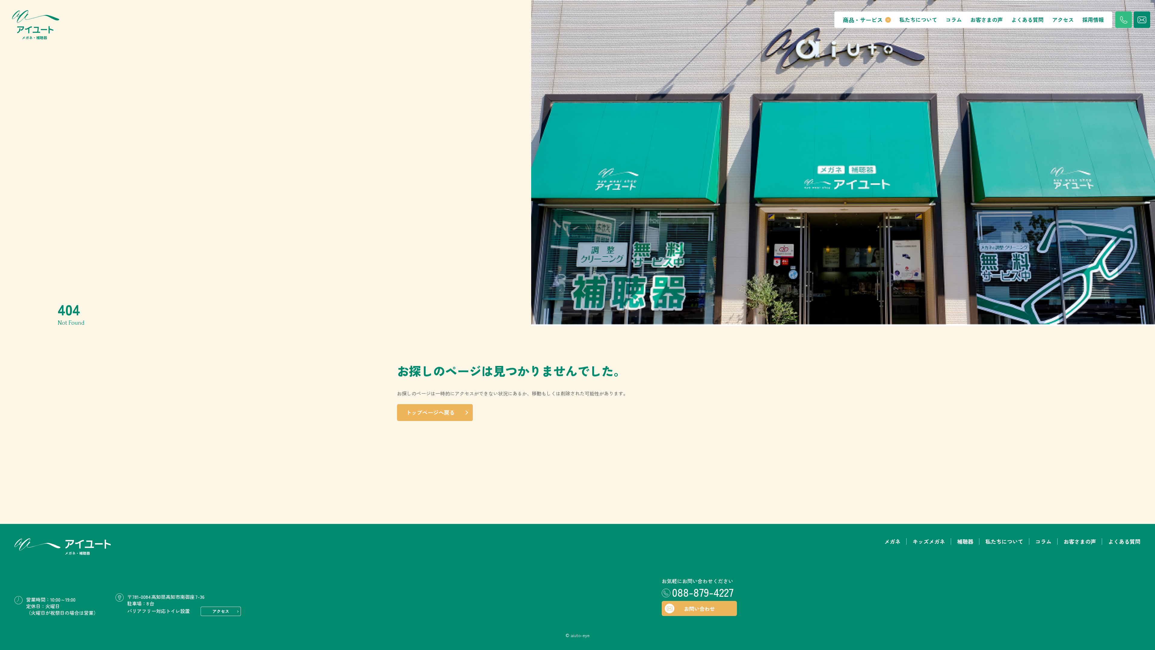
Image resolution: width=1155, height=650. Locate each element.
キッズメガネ (929, 541)
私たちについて (918, 19)
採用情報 (1093, 19)
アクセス (1063, 19)
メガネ (892, 541)
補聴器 (965, 541)
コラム (954, 19)
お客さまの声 (986, 19)
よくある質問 (1027, 19)
